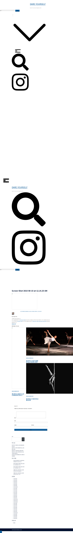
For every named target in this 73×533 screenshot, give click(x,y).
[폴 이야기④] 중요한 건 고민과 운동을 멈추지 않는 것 (18, 394)
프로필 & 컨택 (14, 324)
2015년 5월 (15, 508)
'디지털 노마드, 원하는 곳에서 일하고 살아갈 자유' (39, 321)
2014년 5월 (15, 516)
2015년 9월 (15, 503)
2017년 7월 (15, 489)
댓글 (15, 417)
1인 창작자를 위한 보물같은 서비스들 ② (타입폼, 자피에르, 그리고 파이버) (30, 311)
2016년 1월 (15, 497)
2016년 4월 (15, 496)
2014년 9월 (15, 514)
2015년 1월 (15, 511)
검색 (12, 436)
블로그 (14, 522)
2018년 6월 (15, 485)
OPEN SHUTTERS (18, 49)
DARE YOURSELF (38, 3)
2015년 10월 (15, 501)
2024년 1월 (15, 481)
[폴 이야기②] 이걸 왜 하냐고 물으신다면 (32, 399)
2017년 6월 (15, 490)
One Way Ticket (19, 321)
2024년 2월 (15, 480)
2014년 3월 (15, 518)
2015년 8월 (15, 504)
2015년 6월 (15, 507)
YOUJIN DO (15, 14)
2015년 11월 (15, 500)
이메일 (15, 425)
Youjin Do (19, 471)
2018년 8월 (15, 484)
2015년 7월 (15, 505)
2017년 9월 (15, 488)
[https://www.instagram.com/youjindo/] (20, 91)
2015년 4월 (15, 510)
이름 (15, 420)
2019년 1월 (15, 482)
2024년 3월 (15, 478)
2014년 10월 (15, 512)
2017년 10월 (15, 486)
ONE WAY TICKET (17, 52)
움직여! (4, 180)
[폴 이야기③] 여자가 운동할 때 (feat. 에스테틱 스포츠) (32, 361)
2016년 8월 (15, 493)
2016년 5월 (15, 495)
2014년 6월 (15, 515)
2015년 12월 (15, 499)
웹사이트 (32, 425)
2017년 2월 (15, 492)
